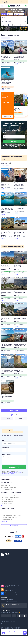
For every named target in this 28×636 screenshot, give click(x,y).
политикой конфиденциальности (15, 472)
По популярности (5, 37)
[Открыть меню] (2, 6)
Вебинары (3, 580)
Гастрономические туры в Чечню (8, 513)
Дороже (17, 37)
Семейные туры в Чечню (6, 519)
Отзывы (2, 577)
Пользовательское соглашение (8, 621)
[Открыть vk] (8, 615)
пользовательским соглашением (8, 473)
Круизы (11, 14)
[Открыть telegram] (3, 615)
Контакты (3, 571)
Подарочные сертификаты (19, 568)
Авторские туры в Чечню (6, 510)
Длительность (17, 25)
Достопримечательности (19, 577)
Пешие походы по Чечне (6, 489)
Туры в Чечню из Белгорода (7, 503)
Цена (11, 25)
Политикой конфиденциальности (9, 145)
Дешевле (12, 37)
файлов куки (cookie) (13, 631)
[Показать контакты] (26, 6)
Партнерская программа (18, 565)
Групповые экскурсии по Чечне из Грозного (11, 515)
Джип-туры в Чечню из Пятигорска (9, 517)
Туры (4, 14)
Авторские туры (19, 14)
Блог (2, 568)
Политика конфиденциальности (8, 623)
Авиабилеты (16, 562)
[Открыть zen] (19, 615)
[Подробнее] (12, 590)
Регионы (3, 562)
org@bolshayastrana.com (11, 601)
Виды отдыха (4, 25)
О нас (2, 565)
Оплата (2, 574)
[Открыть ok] (14, 615)
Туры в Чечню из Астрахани (7, 501)
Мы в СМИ (15, 571)
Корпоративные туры (18, 559)
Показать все (4, 505)
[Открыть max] (24, 615)
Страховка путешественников (20, 574)
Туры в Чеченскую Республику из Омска (10, 497)
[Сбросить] (25, 18)
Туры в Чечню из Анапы (6, 499)
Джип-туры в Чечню (5, 485)
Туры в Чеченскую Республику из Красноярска (11, 495)
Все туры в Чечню (5, 479)
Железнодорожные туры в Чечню (8, 487)
